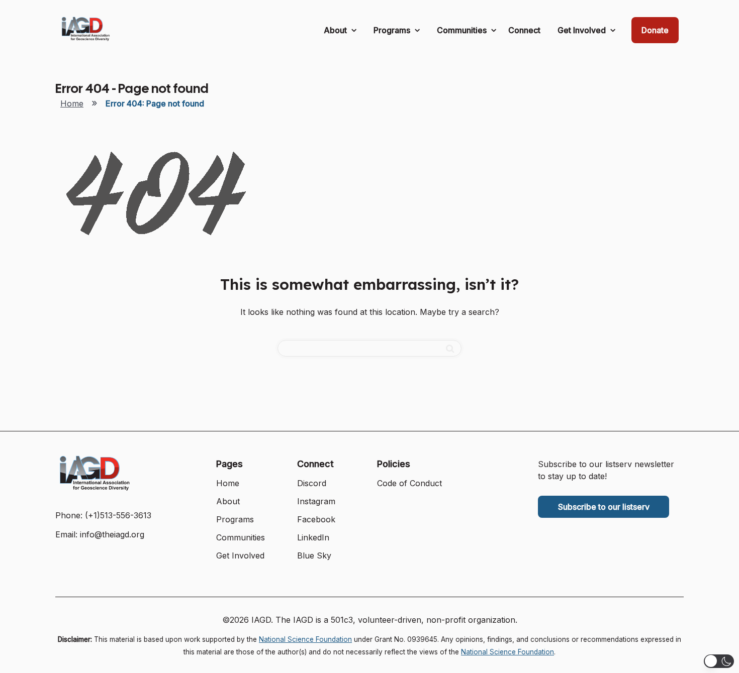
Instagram (316, 501)
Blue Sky (314, 555)
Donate (655, 30)
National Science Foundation (305, 639)
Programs (393, 30)
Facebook (316, 519)
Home (71, 103)
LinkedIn (313, 537)
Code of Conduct (409, 483)
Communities (463, 30)
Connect (524, 30)
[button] (719, 661)
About (336, 30)
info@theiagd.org (112, 534)
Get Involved (583, 30)
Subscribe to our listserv (604, 507)
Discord (311, 483)
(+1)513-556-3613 (118, 515)
